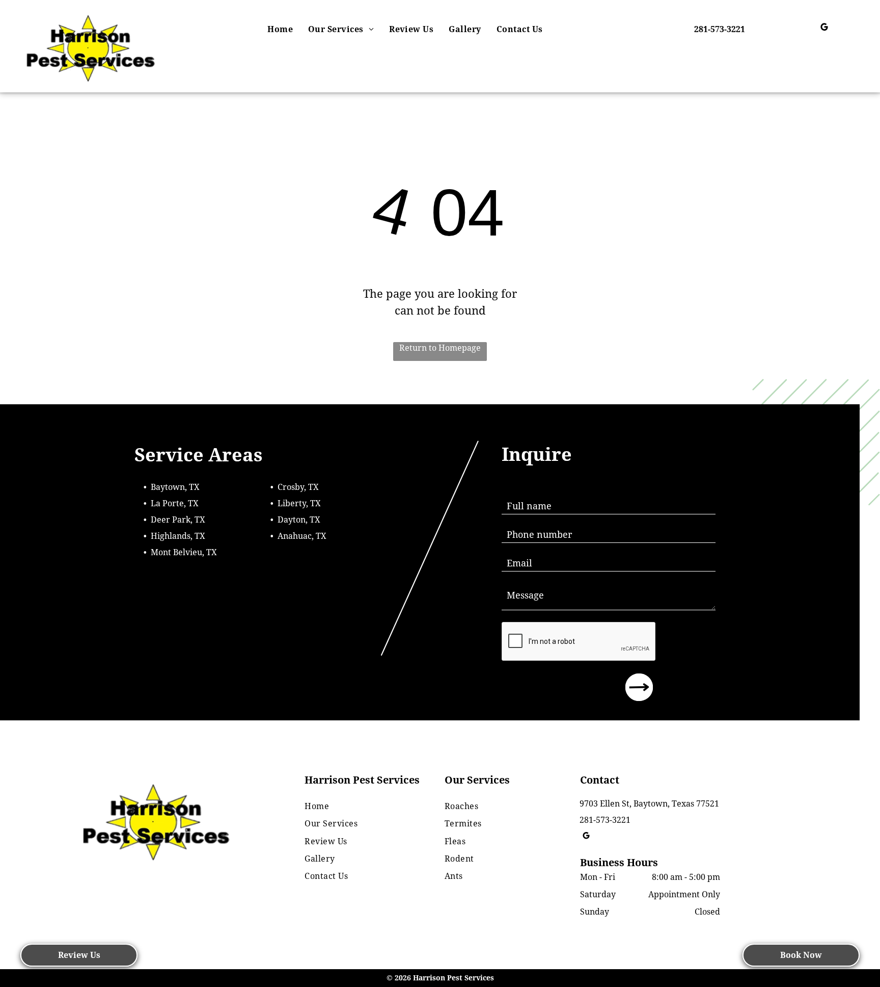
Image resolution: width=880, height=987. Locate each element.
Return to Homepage (440, 348)
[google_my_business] (824, 28)
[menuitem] (280, 29)
